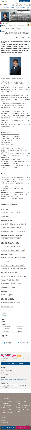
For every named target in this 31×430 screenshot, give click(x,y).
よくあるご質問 (7, 410)
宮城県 (14, 379)
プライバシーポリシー (24, 405)
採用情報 (5, 422)
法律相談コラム (7, 405)
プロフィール (3, 37)
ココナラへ (4, 1)
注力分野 (16, 37)
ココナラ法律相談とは (9, 401)
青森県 (6, 379)
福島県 (26, 379)
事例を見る (9, 343)
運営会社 (5, 420)
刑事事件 (7, 23)
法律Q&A (5, 403)
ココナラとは (6, 407)
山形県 (22, 379)
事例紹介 (22, 37)
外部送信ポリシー (22, 407)
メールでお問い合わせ (16, 363)
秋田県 (18, 379)
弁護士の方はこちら (24, 1)
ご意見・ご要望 (22, 401)
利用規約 (20, 403)
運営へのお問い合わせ (9, 412)
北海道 (2, 379)
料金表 (28, 37)
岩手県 (10, 379)
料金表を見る (23, 343)
